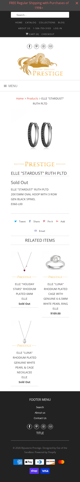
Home (19, 22)
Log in (58, 28)
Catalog (30, 22)
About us (24, 28)
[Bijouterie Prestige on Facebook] (29, 46)
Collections (47, 22)
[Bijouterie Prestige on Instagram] (43, 46)
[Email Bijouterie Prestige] (50, 46)
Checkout (48, 34)
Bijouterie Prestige (31, 448)
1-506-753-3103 (42, 28)
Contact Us (40, 418)
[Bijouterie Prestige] (40, 65)
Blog (61, 22)
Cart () (33, 34)
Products (32, 98)
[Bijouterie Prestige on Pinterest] (36, 46)
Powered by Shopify (45, 452)
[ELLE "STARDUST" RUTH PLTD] (40, 139)
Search (40, 407)
